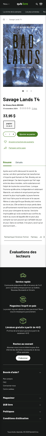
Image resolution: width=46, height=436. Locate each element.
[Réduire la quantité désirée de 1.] (5, 134)
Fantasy (34, 237)
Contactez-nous (9, 385)
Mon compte (8, 379)
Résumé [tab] (7, 162)
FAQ (4, 382)
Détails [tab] (19, 162)
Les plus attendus (32, 12)
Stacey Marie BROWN (14, 105)
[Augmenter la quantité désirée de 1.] (14, 134)
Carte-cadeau (8, 389)
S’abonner (23, 358)
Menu (5, 4)
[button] (23, 91)
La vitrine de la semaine (12, 12)
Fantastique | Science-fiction (16, 237)
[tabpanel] (23, 198)
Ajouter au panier (27, 134)
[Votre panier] (41, 4)
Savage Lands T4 (15, 19)
